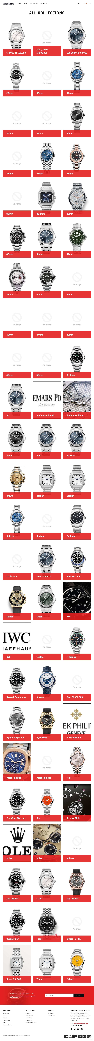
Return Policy (29, 1018)
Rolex (4, 1022)
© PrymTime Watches (7, 1035)
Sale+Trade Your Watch (31, 1022)
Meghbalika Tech (27, 1035)
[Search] (90, 4)
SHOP (25, 4)
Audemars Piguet (7, 1025)
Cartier (4, 1015)
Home (19, 4)
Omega (4, 1018)
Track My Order (51, 1015)
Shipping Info (29, 1020)
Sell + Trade (34, 4)
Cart (85, 4)
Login (78, 4)
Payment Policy (29, 1015)
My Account (51, 1013)
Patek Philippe (6, 1020)
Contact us (43, 4)
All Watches (6, 1013)
